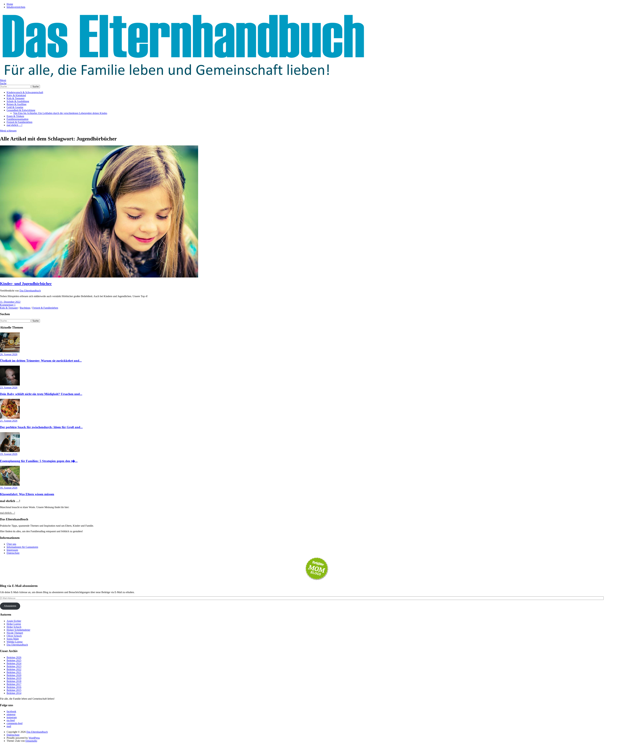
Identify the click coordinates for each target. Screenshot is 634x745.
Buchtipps (25, 307)
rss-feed (11, 720)
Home (10, 4)
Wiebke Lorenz (15, 641)
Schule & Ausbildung (18, 101)
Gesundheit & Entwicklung (21, 110)
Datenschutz (13, 553)
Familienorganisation (17, 119)
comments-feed (14, 723)
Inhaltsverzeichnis (16, 7)
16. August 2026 (8, 487)
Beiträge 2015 (14, 690)
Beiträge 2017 (14, 684)
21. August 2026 (8, 420)
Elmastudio (31, 740)
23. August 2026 (8, 387)
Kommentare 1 (8, 304)
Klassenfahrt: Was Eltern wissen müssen (27, 494)
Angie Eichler (14, 621)
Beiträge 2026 (14, 657)
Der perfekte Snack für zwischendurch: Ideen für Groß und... (41, 427)
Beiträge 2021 (14, 672)
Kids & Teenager (15, 98)
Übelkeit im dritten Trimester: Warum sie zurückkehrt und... (41, 360)
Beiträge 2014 (14, 693)
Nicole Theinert (15, 632)
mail (9, 726)
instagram (12, 717)
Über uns (11, 544)
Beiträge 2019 (14, 678)
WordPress (34, 737)
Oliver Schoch (14, 635)
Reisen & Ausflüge (16, 104)
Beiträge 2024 (14, 663)
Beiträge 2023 (14, 666)
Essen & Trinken (15, 116)
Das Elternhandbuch (30, 290)
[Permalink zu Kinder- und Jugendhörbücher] (99, 276)
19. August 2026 (8, 454)
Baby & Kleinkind (16, 95)
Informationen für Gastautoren (22, 547)
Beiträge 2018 (14, 681)
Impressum (12, 550)
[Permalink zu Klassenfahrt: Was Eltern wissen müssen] (10, 484)
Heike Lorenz (14, 624)
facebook (11, 711)
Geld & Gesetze (15, 107)
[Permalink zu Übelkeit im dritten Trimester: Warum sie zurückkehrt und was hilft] (10, 351)
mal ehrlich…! (7, 512)
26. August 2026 (8, 354)
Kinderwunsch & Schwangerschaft (25, 92)
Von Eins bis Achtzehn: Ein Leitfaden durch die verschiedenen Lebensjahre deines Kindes (60, 113)
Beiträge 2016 (14, 687)
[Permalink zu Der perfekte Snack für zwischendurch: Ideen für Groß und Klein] (10, 417)
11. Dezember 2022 (10, 301)
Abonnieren (10, 606)
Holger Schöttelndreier (18, 629)
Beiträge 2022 (14, 669)
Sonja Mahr (13, 638)
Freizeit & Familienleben (19, 122)
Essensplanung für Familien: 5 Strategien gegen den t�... (39, 461)
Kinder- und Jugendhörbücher (26, 283)
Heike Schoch (14, 626)
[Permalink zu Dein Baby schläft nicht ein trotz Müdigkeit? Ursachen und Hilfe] (10, 384)
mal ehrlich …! (14, 125)
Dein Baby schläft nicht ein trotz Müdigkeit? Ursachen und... (41, 394)
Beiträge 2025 (14, 660)
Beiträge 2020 (14, 675)
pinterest (11, 714)
